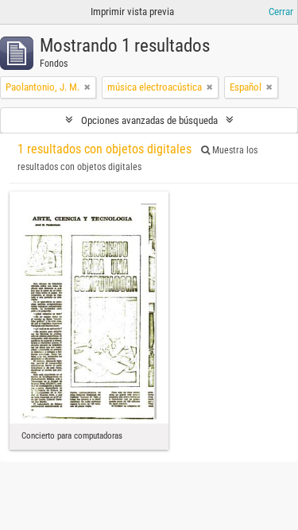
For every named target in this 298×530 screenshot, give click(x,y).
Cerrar (281, 11)
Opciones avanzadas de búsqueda (149, 120)
